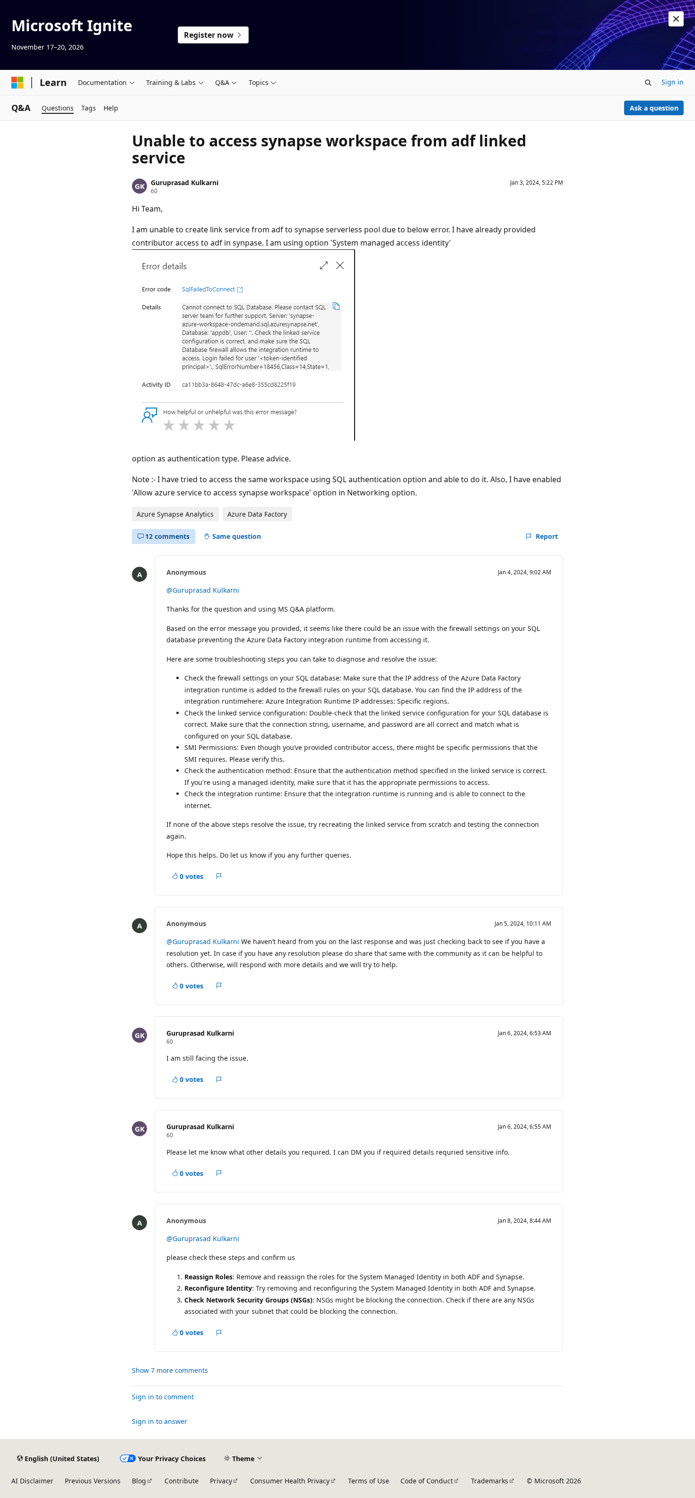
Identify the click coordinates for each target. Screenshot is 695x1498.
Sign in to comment (163, 1396)
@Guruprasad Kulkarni (202, 590)
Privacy (221, 1480)
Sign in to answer (159, 1421)
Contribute (182, 1480)
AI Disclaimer (32, 1480)
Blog (139, 1480)
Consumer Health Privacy (290, 1480)
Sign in (672, 81)
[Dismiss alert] (676, 18)
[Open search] (648, 82)
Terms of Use (368, 1480)
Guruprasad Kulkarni (184, 182)
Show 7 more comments (170, 1370)
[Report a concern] (219, 876)
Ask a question (654, 107)
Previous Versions (93, 1480)
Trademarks (489, 1480)
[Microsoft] (17, 83)
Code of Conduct (426, 1480)
